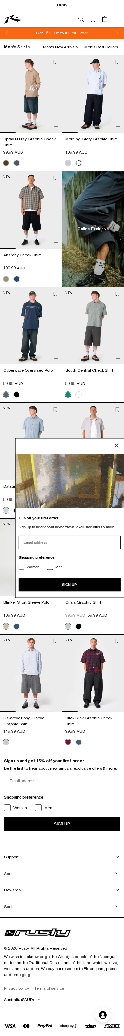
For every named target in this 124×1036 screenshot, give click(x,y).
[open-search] (84, 19)
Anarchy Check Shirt (22, 254)
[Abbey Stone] (6, 626)
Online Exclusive (93, 228)
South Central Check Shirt (89, 370)
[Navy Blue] (16, 626)
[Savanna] (6, 279)
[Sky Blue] (68, 163)
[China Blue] (6, 394)
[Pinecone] (6, 163)
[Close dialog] (116, 445)
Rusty (62, 4)
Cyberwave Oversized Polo (28, 370)
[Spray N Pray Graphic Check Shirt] (31, 94)
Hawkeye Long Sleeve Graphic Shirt (23, 720)
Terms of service (49, 988)
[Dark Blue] (16, 279)
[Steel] (16, 163)
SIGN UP (62, 824)
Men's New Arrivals (60, 46)
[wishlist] (96, 19)
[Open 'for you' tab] (103, 1015)
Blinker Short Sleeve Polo (26, 602)
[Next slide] (117, 33)
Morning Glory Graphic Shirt (91, 138)
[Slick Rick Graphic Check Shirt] (93, 673)
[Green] (68, 394)
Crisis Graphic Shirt (83, 602)
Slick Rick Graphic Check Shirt (88, 720)
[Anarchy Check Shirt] (31, 210)
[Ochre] (78, 394)
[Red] (68, 742)
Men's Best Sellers (101, 46)
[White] (78, 163)
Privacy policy (16, 988)
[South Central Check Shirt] (93, 325)
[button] (55, 62)
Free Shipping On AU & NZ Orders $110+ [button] (84, 32)
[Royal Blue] (78, 742)
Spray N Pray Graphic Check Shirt (29, 141)
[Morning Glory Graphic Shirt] (93, 94)
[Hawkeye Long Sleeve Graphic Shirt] (31, 673)
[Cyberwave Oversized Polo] (31, 325)
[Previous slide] (6, 33)
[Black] (16, 394)
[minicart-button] (107, 19)
